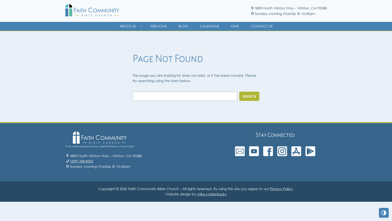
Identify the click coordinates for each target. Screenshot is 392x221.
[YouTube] (254, 155)
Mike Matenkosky (212, 194)
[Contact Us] (240, 155)
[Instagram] (282, 155)
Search (249, 96)
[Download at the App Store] (296, 155)
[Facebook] (268, 155)
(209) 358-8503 (81, 161)
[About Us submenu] (141, 26)
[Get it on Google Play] (310, 155)
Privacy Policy (281, 189)
